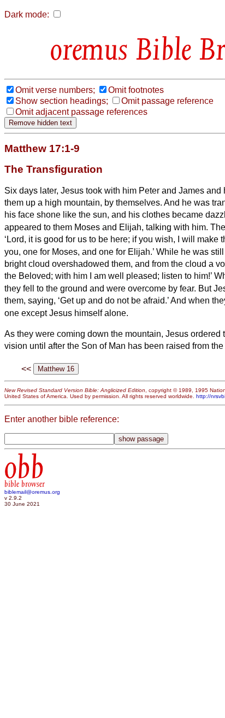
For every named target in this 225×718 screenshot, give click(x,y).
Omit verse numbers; (55, 90)
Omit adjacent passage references (81, 111)
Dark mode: (26, 14)
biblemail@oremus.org (32, 492)
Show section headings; (61, 101)
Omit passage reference (167, 101)
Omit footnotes (136, 90)
